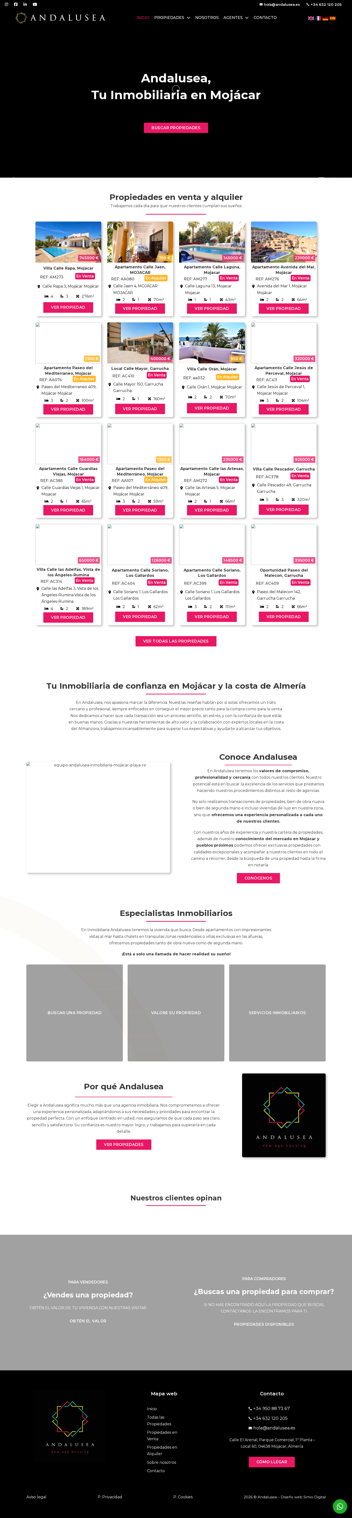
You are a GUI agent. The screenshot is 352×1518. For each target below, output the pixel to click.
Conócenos (258, 878)
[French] (318, 18)
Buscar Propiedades (176, 128)
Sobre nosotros (161, 1462)
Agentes (233, 17)
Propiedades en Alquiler (162, 1450)
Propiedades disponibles (264, 1324)
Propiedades (169, 17)
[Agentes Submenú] (247, 18)
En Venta (85, 276)
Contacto (265, 17)
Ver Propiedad (68, 307)
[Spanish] (333, 18)
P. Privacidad (110, 1497)
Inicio (142, 17)
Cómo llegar (271, 1462)
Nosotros (207, 17)
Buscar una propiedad (75, 1013)
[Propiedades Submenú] (188, 18)
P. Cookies (183, 1497)
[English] (311, 18)
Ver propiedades (124, 1144)
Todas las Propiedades (159, 1420)
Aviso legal (36, 1497)
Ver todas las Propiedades (176, 641)
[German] (326, 18)
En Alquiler (156, 278)
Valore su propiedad (176, 1013)
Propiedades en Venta (162, 1435)
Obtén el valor (88, 1321)
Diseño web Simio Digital (303, 1497)
